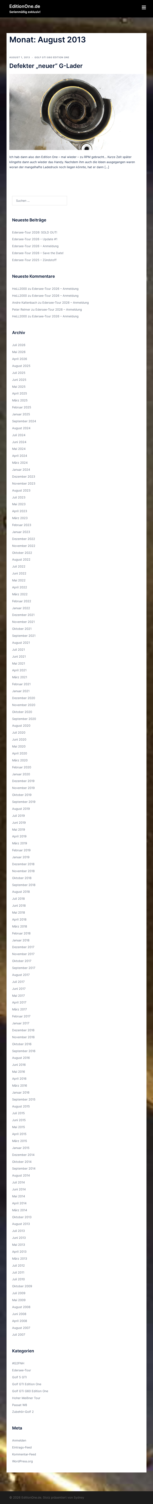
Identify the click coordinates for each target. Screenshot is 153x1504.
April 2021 (19, 670)
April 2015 (19, 1134)
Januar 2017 (20, 1023)
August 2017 (21, 975)
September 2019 (23, 802)
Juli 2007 (18, 1334)
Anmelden (19, 1440)
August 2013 (21, 1224)
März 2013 (19, 1258)
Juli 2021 (18, 649)
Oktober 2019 (22, 795)
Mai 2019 (18, 829)
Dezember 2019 (23, 781)
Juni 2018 (19, 905)
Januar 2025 (21, 414)
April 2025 (19, 393)
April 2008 (19, 1321)
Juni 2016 (19, 1065)
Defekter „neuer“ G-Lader (46, 65)
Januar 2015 (20, 1148)
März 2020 (20, 760)
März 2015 (19, 1141)
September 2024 (24, 421)
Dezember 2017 (23, 947)
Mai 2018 (18, 912)
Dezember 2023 (23, 476)
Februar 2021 (21, 684)
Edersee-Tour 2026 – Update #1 (34, 239)
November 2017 (23, 954)
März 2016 (19, 1085)
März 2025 (20, 400)
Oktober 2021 (22, 629)
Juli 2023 (18, 497)
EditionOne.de (24, 6)
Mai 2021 (18, 663)
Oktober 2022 (22, 553)
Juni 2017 (19, 989)
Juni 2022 (19, 573)
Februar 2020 (21, 767)
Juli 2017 (18, 982)
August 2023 (21, 490)
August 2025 (21, 366)
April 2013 (19, 1251)
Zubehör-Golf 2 (23, 1412)
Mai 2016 (18, 1071)
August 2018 (21, 892)
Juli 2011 (18, 1272)
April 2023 (19, 511)
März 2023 (20, 518)
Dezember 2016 (23, 1030)
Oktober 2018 (22, 878)
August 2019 (21, 809)
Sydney (79, 1497)
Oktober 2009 (22, 1286)
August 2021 (21, 642)
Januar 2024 (21, 469)
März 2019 (19, 843)
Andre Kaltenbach (24, 302)
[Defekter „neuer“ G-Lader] (76, 112)
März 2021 (19, 677)
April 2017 (19, 1002)
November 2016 (23, 1037)
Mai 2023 (19, 504)
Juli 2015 (18, 1113)
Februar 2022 (21, 601)
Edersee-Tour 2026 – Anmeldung (35, 246)
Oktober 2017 (21, 961)
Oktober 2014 (22, 1162)
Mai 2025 (19, 386)
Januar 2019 (20, 857)
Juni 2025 (19, 380)
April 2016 (19, 1078)
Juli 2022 (18, 566)
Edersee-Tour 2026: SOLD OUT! (34, 232)
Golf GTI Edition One (26, 1384)
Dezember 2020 (23, 698)
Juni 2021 (19, 656)
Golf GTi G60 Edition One (52, 57)
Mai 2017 (18, 995)
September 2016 (23, 1051)
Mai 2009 (19, 1300)
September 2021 (23, 636)
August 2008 (21, 1307)
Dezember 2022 (23, 539)
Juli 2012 (18, 1265)
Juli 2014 (18, 1182)
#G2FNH (18, 1363)
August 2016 (21, 1058)
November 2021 (23, 622)
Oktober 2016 (22, 1044)
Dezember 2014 (23, 1155)
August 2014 (21, 1175)
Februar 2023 (21, 525)
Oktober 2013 (22, 1217)
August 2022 (21, 559)
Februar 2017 (21, 1016)
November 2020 (23, 705)
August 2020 (21, 725)
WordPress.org (22, 1461)
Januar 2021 (20, 691)
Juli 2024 (18, 435)
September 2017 (23, 968)
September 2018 (23, 885)
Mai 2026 (19, 352)
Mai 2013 (18, 1245)
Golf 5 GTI (19, 1377)
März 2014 (19, 1210)
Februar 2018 (21, 933)
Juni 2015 (19, 1120)
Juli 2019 (18, 815)
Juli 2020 (18, 732)
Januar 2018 (20, 940)
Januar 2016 (20, 1092)
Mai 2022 (19, 580)
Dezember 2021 (23, 615)
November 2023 (23, 483)
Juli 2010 (18, 1279)
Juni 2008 (19, 1314)
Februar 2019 (21, 850)
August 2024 (21, 428)
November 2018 (23, 871)
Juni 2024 (19, 442)
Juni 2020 (19, 739)
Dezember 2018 (23, 864)
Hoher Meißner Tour (26, 1398)
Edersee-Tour (21, 1370)
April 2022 (19, 587)
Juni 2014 (19, 1189)
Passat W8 (19, 1405)
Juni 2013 (19, 1238)
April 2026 (19, 359)
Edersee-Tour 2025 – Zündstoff (34, 260)
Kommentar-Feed (24, 1454)
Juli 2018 (18, 898)
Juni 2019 (19, 822)
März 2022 (20, 594)
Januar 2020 (21, 774)
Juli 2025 (18, 373)
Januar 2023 (21, 532)
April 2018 (19, 919)
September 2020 (24, 719)
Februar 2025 (21, 407)
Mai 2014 (18, 1196)
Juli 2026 (18, 345)
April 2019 (19, 836)
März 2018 (19, 926)
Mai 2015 (18, 1127)
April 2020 (19, 753)
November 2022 (23, 546)
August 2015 (21, 1106)
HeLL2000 (19, 289)
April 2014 (19, 1203)
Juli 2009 (18, 1293)
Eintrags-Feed (22, 1447)
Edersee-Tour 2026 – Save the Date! (37, 253)
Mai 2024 (19, 449)
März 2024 (20, 462)
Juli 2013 (18, 1231)
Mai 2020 (19, 746)
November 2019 (23, 788)
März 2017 (19, 1009)
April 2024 (19, 456)
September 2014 (23, 1168)
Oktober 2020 (22, 712)
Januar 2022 (21, 608)
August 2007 (21, 1328)
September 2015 (23, 1099)
